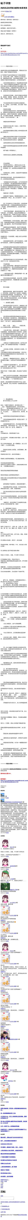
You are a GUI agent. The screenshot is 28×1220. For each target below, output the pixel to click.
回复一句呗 (4, 1181)
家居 (16, 1202)
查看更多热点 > (5, 1179)
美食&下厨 (9, 11)
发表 (2, 1195)
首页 (2, 1184)
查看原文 (3, 920)
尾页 (2, 1187)
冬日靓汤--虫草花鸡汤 (9, 1202)
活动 (24, 1202)
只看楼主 (11, 16)
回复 (7, 798)
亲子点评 (20, 1202)
